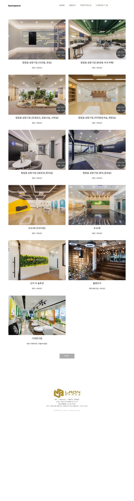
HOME (62, 5)
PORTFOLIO (85, 5)
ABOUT (72, 5)
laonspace (14, 5)
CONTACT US (102, 5)
